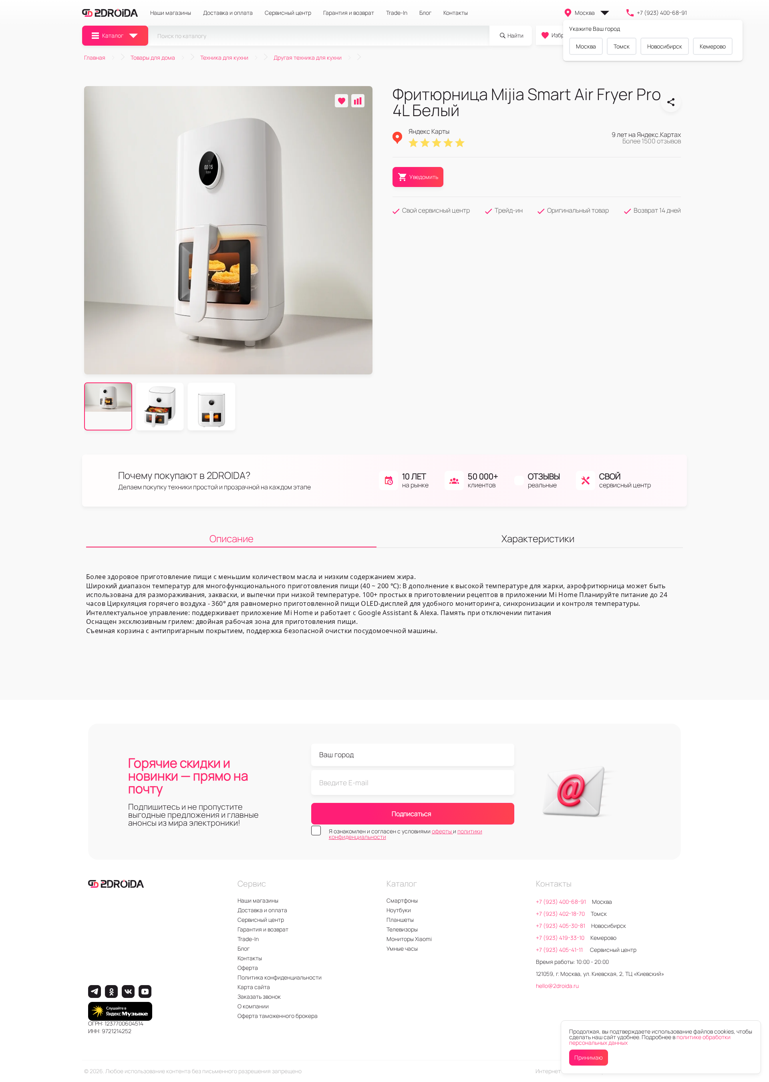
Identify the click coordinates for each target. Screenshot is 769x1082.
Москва (585, 12)
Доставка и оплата (228, 13)
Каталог (112, 35)
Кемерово (713, 46)
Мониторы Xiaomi (409, 939)
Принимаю (588, 1057)
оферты (442, 831)
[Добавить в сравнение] (357, 100)
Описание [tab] (231, 538)
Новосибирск (664, 46)
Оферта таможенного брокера (278, 1016)
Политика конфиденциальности (280, 977)
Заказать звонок (259, 996)
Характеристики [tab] (537, 538)
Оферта (248, 967)
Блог (425, 13)
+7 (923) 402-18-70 (560, 913)
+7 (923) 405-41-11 (560, 949)
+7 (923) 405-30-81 (560, 925)
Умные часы (402, 948)
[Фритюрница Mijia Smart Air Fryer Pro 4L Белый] (671, 102)
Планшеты (400, 919)
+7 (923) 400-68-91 (662, 12)
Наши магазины (170, 13)
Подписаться (411, 813)
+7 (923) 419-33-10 (560, 937)
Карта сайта (254, 987)
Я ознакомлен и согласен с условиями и (405, 834)
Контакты (455, 13)
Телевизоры (402, 929)
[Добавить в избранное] (341, 100)
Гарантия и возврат (348, 13)
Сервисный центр (288, 13)
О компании (253, 1006)
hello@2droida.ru (557, 985)
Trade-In (396, 13)
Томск (622, 46)
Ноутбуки (399, 910)
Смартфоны (402, 900)
